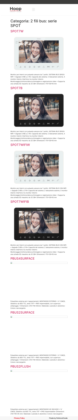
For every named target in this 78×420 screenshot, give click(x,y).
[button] (33, 9)
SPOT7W (16, 31)
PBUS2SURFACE (22, 312)
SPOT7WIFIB (19, 202)
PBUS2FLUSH (20, 366)
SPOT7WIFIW (20, 145)
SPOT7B (16, 88)
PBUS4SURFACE (22, 258)
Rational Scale (62, 418)
